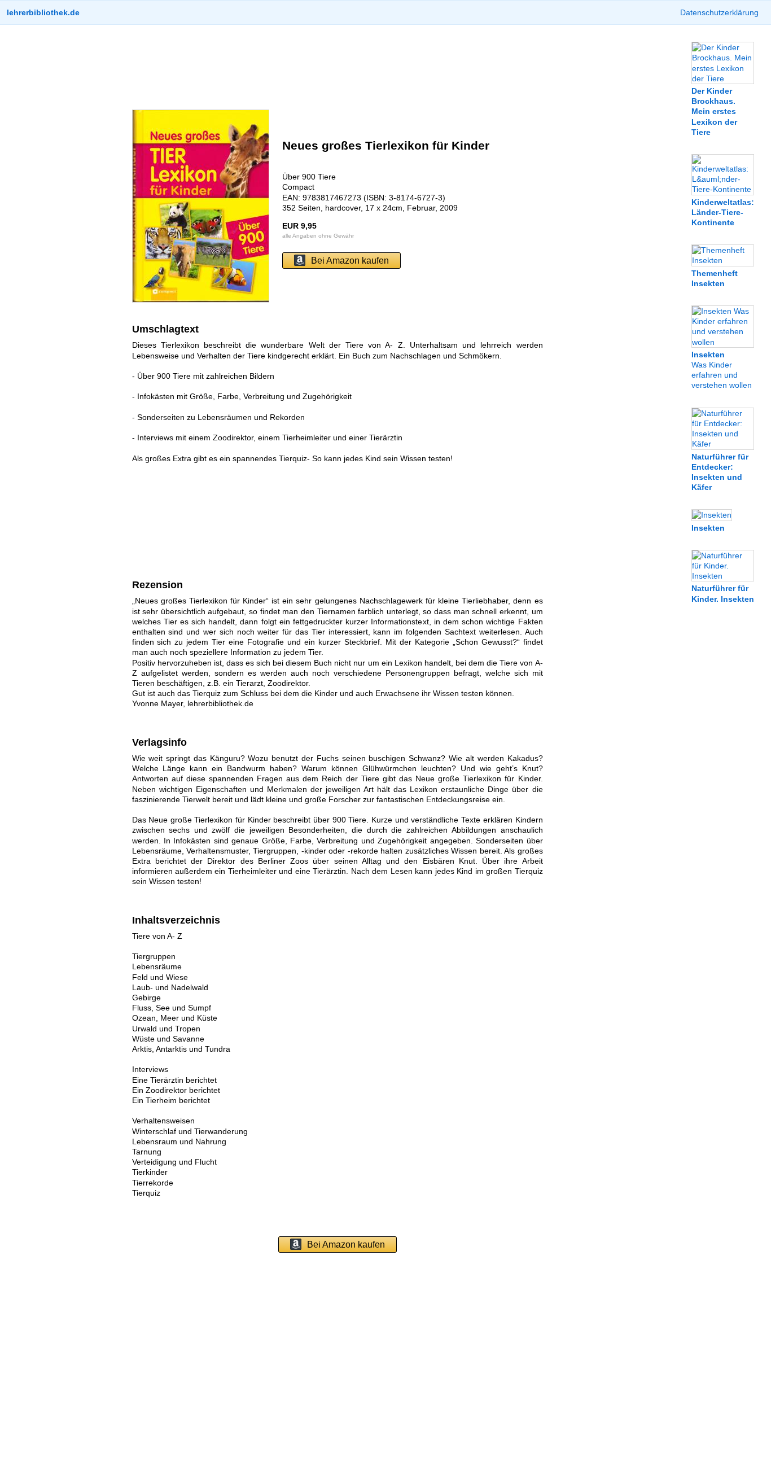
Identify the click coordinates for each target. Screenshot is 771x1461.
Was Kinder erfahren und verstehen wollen (721, 370)
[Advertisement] (337, 67)
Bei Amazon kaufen (350, 260)
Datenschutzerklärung (719, 12)
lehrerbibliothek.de (43, 12)
